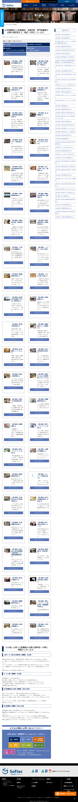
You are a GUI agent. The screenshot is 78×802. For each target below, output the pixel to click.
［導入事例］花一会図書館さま (62, 196)
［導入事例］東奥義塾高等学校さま (63, 150)
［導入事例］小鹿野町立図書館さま (63, 91)
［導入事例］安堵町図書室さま (62, 138)
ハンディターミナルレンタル (49, 1)
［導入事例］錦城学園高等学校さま (63, 88)
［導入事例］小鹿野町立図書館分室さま (64, 216)
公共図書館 (28, 745)
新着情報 (48, 779)
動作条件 (5, 784)
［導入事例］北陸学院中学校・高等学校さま (65, 166)
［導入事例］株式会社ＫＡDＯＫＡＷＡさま (65, 189)
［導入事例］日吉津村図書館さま (63, 37)
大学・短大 (40, 745)
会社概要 (62, 5)
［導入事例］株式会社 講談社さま (63, 53)
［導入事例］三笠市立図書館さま (63, 34)
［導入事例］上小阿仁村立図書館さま (64, 157)
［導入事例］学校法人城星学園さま (63, 121)
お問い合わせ (32, 1)
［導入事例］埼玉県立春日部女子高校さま (65, 50)
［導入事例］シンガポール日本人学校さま (65, 154)
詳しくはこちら (13, 76)
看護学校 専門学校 (16, 745)
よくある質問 (71, 5)
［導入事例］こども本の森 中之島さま (64, 147)
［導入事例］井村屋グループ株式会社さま (65, 192)
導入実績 (35, 5)
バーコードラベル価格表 (8, 785)
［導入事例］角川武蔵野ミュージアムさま (65, 128)
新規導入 (19, 782)
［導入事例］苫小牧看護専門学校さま (64, 71)
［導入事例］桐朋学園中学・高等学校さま (65, 57)
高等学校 (16, 739)
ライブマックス (6, 781)
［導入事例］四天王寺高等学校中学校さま (65, 124)
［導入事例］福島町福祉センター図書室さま (65, 131)
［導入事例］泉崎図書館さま (61, 105)
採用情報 (67, 1)
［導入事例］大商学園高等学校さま (63, 175)
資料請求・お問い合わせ (67, 794)
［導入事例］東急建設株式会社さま (63, 208)
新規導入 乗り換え (44, 5)
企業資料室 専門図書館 (40, 739)
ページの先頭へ (74, 798)
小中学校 (28, 739)
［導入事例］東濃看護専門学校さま (63, 109)
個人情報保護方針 (69, 782)
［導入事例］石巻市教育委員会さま (63, 204)
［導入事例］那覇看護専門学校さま (63, 46)
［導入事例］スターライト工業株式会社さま (65, 85)
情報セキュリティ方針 (69, 786)
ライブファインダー (7, 782)
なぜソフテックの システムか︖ (53, 5)
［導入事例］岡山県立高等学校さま (63, 135)
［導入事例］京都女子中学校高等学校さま (65, 112)
